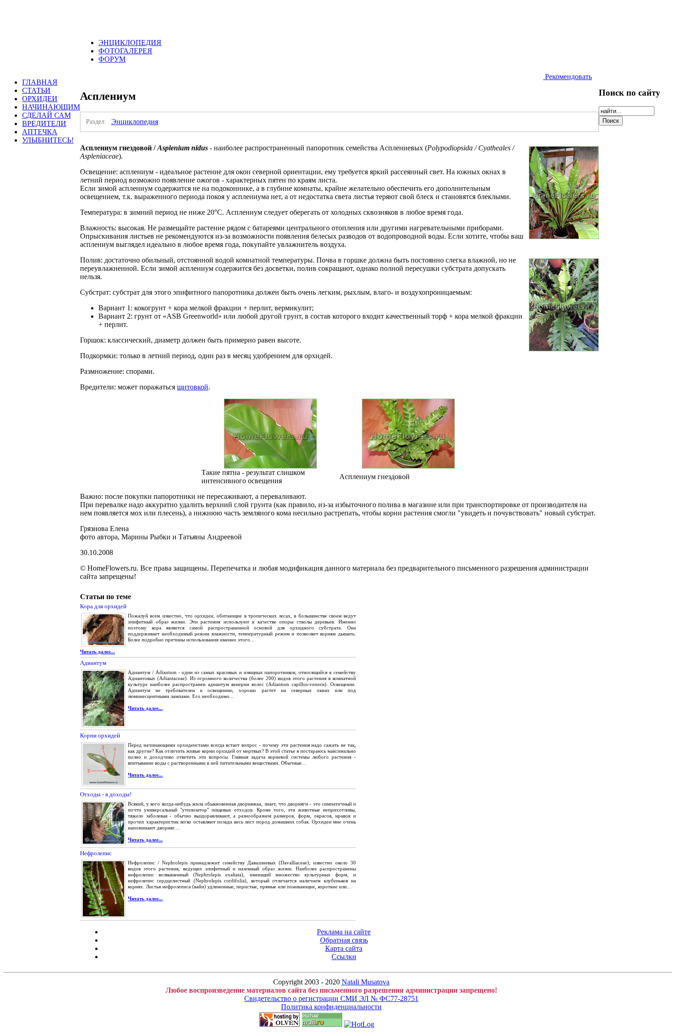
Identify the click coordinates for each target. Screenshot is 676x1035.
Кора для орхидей (103, 606)
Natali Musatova (366, 982)
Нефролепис (96, 853)
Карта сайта (343, 948)
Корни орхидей (100, 735)
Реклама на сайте (344, 932)
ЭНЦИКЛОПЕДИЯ (129, 42)
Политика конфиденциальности (331, 1007)
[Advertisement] (111, 17)
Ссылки (344, 957)
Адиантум (93, 662)
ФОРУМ (112, 59)
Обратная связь (344, 940)
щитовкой (192, 387)
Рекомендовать (567, 76)
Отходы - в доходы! (106, 794)
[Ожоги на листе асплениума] (270, 466)
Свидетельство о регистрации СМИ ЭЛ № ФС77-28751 (331, 998)
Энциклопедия (134, 122)
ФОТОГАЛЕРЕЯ (125, 51)
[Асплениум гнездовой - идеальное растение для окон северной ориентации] (408, 466)
